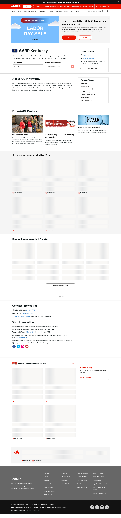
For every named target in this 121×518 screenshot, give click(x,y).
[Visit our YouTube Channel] (26, 346)
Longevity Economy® (99, 493)
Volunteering (85, 97)
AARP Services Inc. (82, 487)
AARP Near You (48, 495)
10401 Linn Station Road (22, 316)
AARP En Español (65, 476)
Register (98, 6)
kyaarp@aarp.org (88, 58)
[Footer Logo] (22, 479)
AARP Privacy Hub (22, 504)
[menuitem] (13, 12)
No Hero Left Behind (20, 135)
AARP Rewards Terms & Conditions (21, 507)
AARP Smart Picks (65, 6)
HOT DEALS (85, 368)
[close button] (107, 17)
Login (104, 6)
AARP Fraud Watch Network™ (89, 127)
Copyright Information (39, 507)
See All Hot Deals (85, 377)
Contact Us (63, 473)
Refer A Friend (64, 484)
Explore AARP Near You (53, 63)
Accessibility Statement (47, 504)
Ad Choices (14, 510)
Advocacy (84, 83)
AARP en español (92, 11)
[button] (107, 11)
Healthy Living (85, 91)
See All (72, 364)
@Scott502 (29, 332)
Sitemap (13, 504)
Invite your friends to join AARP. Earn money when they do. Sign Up (59, 2)
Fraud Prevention (86, 89)
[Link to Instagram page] (22, 346)
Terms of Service (34, 504)
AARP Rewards (89, 6)
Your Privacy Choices (25, 510)
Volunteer (47, 480)
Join (69, 37)
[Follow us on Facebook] (14, 346)
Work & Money (85, 100)
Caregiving (84, 86)
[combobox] (60, 66)
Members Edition (76, 6)
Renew (85, 37)
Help (100, 11)
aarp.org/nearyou (21, 337)
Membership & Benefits (51, 6)
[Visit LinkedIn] (107, 507)
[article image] (27, 132)
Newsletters (63, 480)
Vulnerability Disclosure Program (56, 507)
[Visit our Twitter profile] (18, 346)
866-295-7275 (87, 55)
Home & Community (87, 94)
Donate (46, 476)
